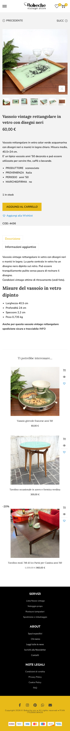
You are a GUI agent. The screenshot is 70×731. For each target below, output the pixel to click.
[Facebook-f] (20, 705)
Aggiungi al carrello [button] (64, 370)
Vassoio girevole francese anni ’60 (35, 420)
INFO (42, 329)
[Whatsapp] (42, 705)
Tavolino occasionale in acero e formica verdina (35, 489)
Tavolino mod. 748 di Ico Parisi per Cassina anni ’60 (35, 562)
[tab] (35, 238)
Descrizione (12, 239)
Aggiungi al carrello (22, 207)
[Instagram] (27, 705)
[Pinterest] (35, 705)
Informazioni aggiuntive (20, 247)
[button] (17, 215)
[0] (57, 6)
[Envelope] (50, 705)
